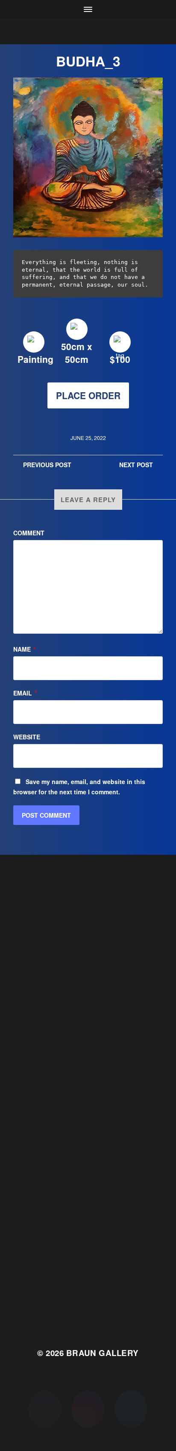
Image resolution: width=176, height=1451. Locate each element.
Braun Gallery (102, 1353)
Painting (35, 359)
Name (24, 649)
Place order (88, 395)
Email (25, 693)
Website (26, 737)
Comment (28, 533)
